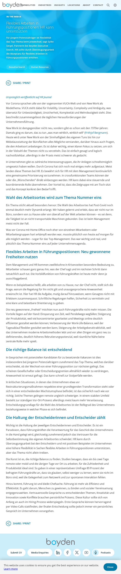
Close (110, 567)
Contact (98, 5)
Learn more (11, 569)
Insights (59, 5)
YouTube (86, 552)
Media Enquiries (40, 552)
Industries (44, 5)
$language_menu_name (115, 5)
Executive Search (17, 67)
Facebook (67, 552)
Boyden (12, 5)
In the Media (13, 16)
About (86, 5)
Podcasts (106, 552)
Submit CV (16, 552)
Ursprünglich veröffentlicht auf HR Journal (29, 97)
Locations (74, 5)
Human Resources (40, 67)
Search (108, 5)
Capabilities (28, 5)
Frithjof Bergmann (96, 132)
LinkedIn (58, 552)
